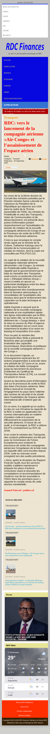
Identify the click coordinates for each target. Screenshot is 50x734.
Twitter (8, 167)
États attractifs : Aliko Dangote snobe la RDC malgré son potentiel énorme (24, 637)
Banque (7, 73)
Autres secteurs (11, 105)
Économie (8, 79)
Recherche (7, 35)
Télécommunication (13, 98)
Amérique (6, 21)
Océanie (6, 30)
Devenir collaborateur (24, 711)
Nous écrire (25, 707)
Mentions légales (25, 715)
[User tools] (25, 155)
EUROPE (5, 16)
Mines (6, 92)
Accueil (7, 60)
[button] (11, 668)
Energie (7, 85)
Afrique (5, 12)
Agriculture (9, 66)
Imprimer (35, 159)
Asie (4, 26)
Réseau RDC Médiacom (11, 7)
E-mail (44, 159)
